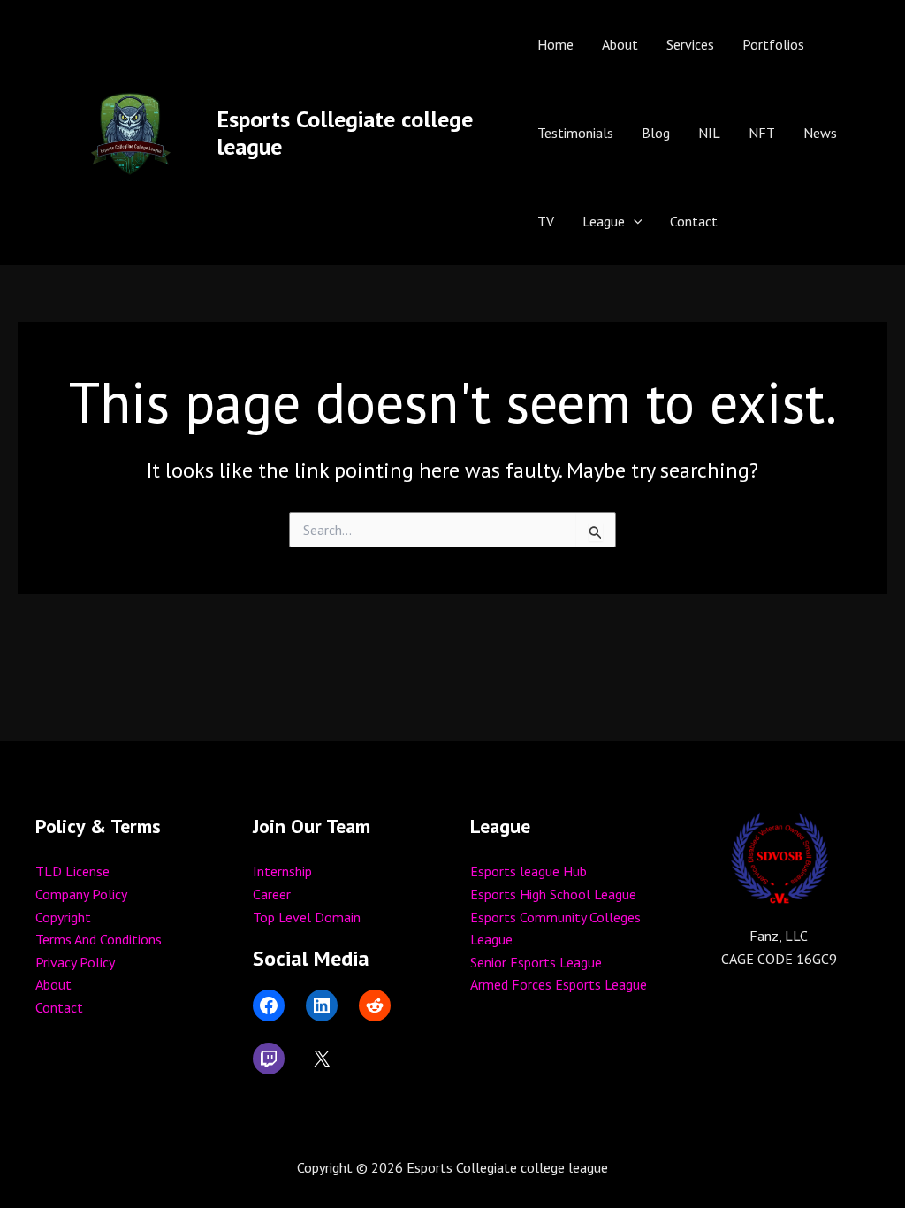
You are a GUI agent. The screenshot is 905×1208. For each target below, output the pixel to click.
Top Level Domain (307, 917)
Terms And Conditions (98, 939)
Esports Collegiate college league (345, 132)
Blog (656, 132)
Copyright (63, 917)
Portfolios (773, 44)
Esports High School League (553, 894)
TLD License (72, 871)
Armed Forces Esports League (558, 984)
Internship (282, 871)
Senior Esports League (536, 962)
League (603, 221)
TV (545, 221)
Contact (694, 221)
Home (555, 44)
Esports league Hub (528, 871)
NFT (762, 132)
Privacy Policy (75, 962)
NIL (709, 132)
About (620, 44)
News (820, 132)
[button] (634, 221)
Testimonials (575, 132)
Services (690, 44)
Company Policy (81, 894)
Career (272, 894)
